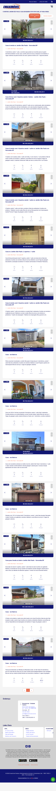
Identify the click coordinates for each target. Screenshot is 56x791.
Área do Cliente (33, 1)
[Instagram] (29, 746)
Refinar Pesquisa (34, 15)
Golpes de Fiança (30, 732)
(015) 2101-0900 (43, 1)
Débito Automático (9, 732)
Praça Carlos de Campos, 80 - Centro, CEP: (29, 707)
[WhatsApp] (53, 779)
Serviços (49, 730)
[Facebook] (26, 746)
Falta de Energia (9, 734)
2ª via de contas (9, 730)
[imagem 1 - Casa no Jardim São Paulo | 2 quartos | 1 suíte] (28, 235)
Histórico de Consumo (10, 736)
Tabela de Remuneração (32, 736)
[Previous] (5, 29)
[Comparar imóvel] (52, 23)
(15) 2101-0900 (26, 711)
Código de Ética (30, 730)
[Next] (51, 29)
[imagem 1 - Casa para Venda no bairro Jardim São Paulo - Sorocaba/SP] (28, 544)
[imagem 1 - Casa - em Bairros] (28, 338)
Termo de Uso (34, 764)
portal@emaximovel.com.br (29, 713)
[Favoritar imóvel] (52, 21)
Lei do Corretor (29, 734)
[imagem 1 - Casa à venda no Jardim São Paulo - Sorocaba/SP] (28, 29)
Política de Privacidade (23, 764)
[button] (52, 1)
